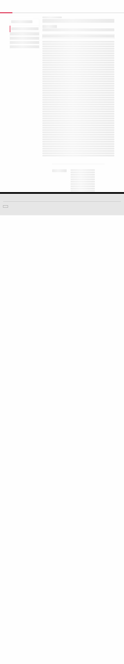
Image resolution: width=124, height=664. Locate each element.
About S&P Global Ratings (10, 624)
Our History (6, 639)
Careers (96, 636)
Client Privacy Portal (79, 653)
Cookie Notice (59, 653)
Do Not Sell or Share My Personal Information (98, 653)
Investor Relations (38, 636)
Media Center (36, 624)
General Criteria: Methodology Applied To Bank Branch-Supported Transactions (76, 313)
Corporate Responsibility (100, 639)
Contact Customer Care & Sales (72, 636)
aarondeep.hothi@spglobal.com (87, 598)
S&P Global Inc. (10, 629)
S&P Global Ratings (11, 616)
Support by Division (69, 639)
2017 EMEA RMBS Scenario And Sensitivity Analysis (65, 367)
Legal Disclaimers (41, 653)
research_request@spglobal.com (55, 566)
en (99, 3)
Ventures (5, 642)
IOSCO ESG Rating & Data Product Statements (106, 645)
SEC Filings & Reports (39, 645)
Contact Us (108, 3)
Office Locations (68, 645)
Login (118, 3)
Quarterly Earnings (38, 642)
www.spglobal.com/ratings (52, 539)
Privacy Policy (68, 653)
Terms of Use (50, 653)
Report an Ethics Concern (70, 642)
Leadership (97, 642)
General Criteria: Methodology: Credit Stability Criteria (66, 340)
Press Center (6, 645)
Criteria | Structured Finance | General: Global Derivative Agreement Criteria (74, 320)
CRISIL (65, 624)
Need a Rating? (114, 9)
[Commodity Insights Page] (63, 608)
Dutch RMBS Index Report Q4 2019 (59, 356)
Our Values (6, 636)
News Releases (37, 639)
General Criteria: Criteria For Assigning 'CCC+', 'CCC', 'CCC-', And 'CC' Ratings (75, 326)
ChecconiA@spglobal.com (76, 600)
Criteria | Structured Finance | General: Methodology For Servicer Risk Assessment (77, 344)
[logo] (8, 3)
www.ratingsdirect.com (90, 539)
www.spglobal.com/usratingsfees (55, 547)
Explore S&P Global (25, 3)
